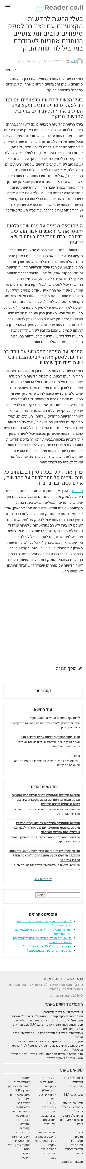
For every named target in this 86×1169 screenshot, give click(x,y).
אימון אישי (76, 1086)
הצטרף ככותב (75, 978)
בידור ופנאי (23, 1107)
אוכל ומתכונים (48, 1078)
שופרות (75, 756)
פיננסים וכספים (73, 1149)
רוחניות (78, 1153)
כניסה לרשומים (53, 978)
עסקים (52, 1145)
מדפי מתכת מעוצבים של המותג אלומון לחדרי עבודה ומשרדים (47, 1054)
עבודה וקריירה (21, 1141)
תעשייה (25, 1157)
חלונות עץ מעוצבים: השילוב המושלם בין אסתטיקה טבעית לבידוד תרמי (42, 940)
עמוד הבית (76, 1145)
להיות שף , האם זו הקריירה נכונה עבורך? (54, 718)
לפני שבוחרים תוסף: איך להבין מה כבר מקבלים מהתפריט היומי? (44, 923)
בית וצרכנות (49, 1111)
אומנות (25, 1078)
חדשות (77, 491)
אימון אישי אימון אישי (46, 1096)
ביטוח (79, 1111)
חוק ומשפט (23, 1115)
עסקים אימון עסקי (19, 1145)
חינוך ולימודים (48, 1120)
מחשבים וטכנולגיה (45, 1136)
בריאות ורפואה (21, 1111)
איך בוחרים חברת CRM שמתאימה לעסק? (47, 946)
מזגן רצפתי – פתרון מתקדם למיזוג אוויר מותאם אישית (50, 1041)
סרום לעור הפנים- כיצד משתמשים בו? (49, 950)
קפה (27, 1149)
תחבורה (25, 1153)
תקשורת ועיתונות (72, 1162)
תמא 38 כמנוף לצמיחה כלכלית (65, 1058)
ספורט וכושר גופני (45, 1141)
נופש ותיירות (75, 1141)
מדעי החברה (22, 1132)
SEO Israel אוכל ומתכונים (73, 1080)
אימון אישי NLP (73, 1094)
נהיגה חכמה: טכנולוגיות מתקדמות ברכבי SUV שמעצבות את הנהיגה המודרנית (48, 1026)
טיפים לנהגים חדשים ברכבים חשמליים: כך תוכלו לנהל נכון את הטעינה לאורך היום (47, 1047)
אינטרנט (51, 1103)
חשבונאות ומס (21, 1120)
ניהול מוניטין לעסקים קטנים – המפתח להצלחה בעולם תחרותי (47, 1016)
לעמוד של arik (43, 879)
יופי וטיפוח (50, 1124)
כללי (80, 1132)
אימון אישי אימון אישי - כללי (20, 1096)
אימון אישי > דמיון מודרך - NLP (19, 1088)
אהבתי (9, 70)
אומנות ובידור (48, 1082)
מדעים (79, 1136)
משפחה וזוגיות (21, 1136)
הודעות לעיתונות (73, 1115)
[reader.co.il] (43, 5)
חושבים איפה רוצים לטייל (71, 1122)
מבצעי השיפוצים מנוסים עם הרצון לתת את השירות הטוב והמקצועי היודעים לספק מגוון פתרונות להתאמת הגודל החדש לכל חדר (44, 855)
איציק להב (23, 1103)
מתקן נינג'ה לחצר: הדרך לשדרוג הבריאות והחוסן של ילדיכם (48, 1020)
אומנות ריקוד (22, 1082)
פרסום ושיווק (48, 1149)
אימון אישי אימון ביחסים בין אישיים (72, 1105)
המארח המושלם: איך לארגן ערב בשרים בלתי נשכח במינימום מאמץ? (42, 932)
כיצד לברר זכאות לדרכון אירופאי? (63, 1012)
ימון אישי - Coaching (23, 1126)
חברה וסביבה (48, 1115)
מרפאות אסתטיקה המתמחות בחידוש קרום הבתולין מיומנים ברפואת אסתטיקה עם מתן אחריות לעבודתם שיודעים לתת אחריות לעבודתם (47, 827)
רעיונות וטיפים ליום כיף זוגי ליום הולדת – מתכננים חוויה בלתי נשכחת (47, 1035)
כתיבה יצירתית (47, 1132)
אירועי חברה (49, 1107)
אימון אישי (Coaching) (49, 1088)
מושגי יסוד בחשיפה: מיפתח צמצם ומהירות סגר (50, 737)
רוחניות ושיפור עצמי (47, 1155)
